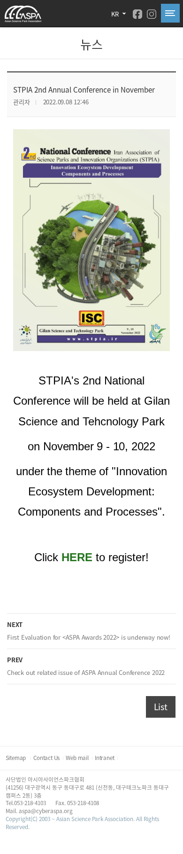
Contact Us (46, 757)
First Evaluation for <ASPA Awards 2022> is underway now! (88, 637)
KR (115, 13)
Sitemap (16, 757)
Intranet (104, 757)
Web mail (77, 757)
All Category (170, 13)
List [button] (161, 706)
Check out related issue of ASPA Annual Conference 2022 (86, 672)
